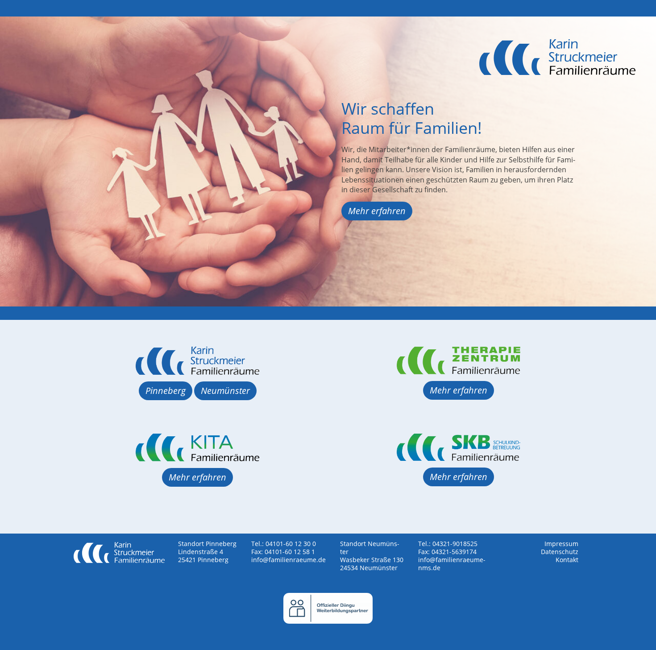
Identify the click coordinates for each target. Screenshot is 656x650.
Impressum (561, 543)
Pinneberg (165, 391)
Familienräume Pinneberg (557, 67)
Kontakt (567, 559)
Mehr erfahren (377, 211)
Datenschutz (559, 551)
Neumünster (225, 391)
